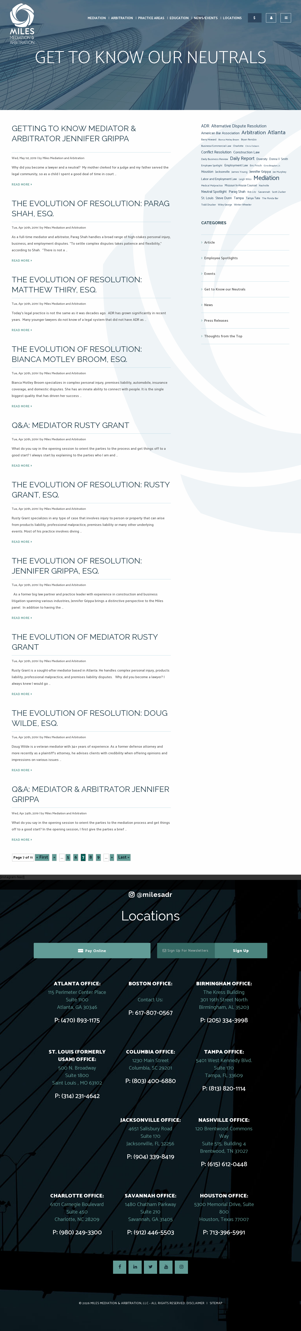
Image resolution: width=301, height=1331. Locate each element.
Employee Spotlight (211, 165)
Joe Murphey (279, 172)
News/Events (206, 18)
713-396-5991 (227, 1232)
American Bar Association (220, 133)
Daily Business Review (214, 159)
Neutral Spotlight (214, 192)
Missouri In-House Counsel (241, 185)
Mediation (97, 18)
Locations (232, 18)
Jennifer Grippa (260, 172)
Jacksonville (222, 171)
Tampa (239, 198)
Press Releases (216, 321)
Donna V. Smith (278, 159)
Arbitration (122, 18)
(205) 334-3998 (227, 1020)
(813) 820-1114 (227, 1088)
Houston (207, 171)
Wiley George (225, 205)
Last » (123, 857)
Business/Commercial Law (216, 146)
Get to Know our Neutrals (224, 289)
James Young (239, 172)
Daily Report (242, 159)
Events (209, 274)
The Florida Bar (270, 198)
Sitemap (216, 1303)
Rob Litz (251, 192)
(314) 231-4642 (80, 1096)
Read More (21, 184)
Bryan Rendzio (248, 140)
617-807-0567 (154, 1013)
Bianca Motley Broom (228, 140)
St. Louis (207, 198)
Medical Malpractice (212, 186)
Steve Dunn (224, 198)
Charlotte (238, 146)
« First (42, 857)
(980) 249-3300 (80, 1232)
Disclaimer (195, 1303)
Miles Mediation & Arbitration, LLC (120, 1303)
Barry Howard (208, 140)
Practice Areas (151, 18)
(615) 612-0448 (227, 1164)
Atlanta (277, 133)
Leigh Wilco (245, 179)
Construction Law (246, 152)
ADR (205, 126)
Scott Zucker (279, 192)
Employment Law (236, 165)
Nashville (264, 186)
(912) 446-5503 (154, 1232)
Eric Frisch (256, 165)
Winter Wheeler (242, 205)
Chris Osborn (252, 146)
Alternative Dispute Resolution (238, 126)
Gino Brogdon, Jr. (272, 166)
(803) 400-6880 (154, 1081)
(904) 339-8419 (154, 1156)
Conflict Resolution (216, 152)
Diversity (261, 159)
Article (209, 243)
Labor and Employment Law (219, 179)
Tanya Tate (253, 198)
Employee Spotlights (221, 258)
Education (179, 18)
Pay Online (95, 951)
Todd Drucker (208, 205)
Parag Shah (237, 192)
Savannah (264, 192)
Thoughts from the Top (223, 336)
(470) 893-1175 (80, 1020)
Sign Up (241, 950)
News (208, 305)
